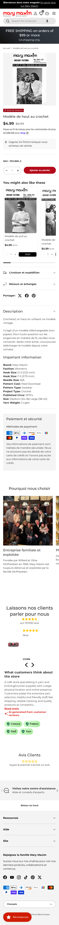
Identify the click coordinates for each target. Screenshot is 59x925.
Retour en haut (29, 805)
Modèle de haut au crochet (25, 48)
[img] (29, 619)
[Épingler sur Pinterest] (33, 295)
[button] (47, 21)
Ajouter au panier (40, 170)
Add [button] (27, 254)
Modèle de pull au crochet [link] (16, 238)
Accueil (6, 48)
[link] (21, 210)
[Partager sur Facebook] (26, 295)
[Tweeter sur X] (19, 295)
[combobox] (29, 21)
